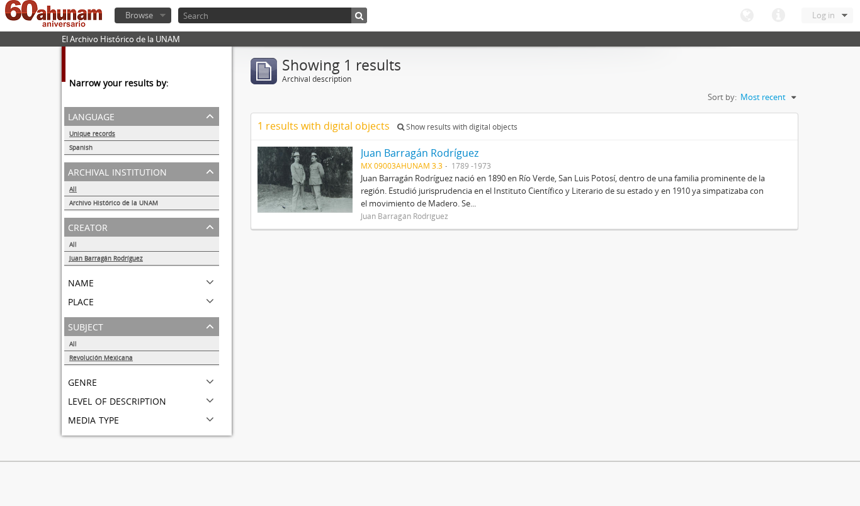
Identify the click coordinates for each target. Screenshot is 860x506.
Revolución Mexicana (101, 357)
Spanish (81, 147)
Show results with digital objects (461, 126)
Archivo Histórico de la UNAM (113, 202)
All (73, 188)
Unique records (92, 133)
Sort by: (722, 97)
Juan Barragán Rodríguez (106, 258)
